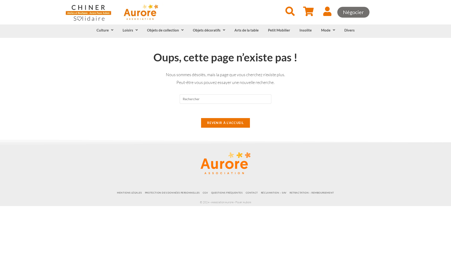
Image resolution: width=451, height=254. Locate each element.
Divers (349, 30)
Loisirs (128, 30)
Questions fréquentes (227, 192)
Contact (252, 192)
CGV (205, 192)
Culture (103, 30)
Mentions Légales (129, 192)
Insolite (305, 30)
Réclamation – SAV (274, 192)
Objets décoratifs (207, 30)
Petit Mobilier (279, 30)
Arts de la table (246, 30)
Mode (325, 30)
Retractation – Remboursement (312, 192)
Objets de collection (163, 30)
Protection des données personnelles (172, 192)
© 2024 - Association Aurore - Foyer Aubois (225, 202)
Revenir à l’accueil (225, 123)
